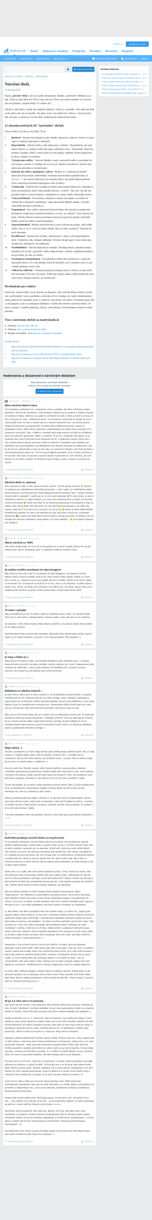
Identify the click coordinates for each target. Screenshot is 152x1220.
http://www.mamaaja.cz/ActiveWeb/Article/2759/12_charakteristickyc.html (46, 354)
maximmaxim (13, 401)
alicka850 (11, 686)
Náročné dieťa (35, 401)
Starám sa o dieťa (13, 76)
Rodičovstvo (42, 76)
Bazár (34, 51)
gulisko (11, 605)
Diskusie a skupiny (55, 51)
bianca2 (11, 743)
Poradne (95, 51)
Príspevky (78, 51)
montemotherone (15, 478)
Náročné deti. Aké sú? (27, 325)
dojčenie (16, 179)
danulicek (12, 833)
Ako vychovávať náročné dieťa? (31, 329)
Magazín (127, 51)
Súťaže (144, 58)
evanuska (11, 653)
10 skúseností (11, 89)
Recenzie (111, 51)
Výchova (29, 76)
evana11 (11, 565)
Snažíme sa (10, 58)
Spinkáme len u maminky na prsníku (44, 333)
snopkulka (12, 996)
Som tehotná (26, 58)
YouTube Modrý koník (106, 58)
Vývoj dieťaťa (43, 58)
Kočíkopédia (131, 58)
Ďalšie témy (59, 58)
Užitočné (88, 469)
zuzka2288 (12, 538)
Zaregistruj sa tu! (137, 44)
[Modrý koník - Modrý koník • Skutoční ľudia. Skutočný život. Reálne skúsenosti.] (14, 51)
